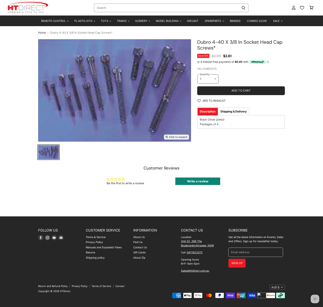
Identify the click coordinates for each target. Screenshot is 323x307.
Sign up (237, 263)
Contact (119, 286)
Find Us (137, 242)
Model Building (167, 20)
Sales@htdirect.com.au (195, 270)
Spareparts (213, 20)
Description (208, 111)
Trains (122, 20)
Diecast (192, 20)
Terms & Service (96, 237)
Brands (235, 20)
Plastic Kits (83, 20)
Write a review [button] (197, 181)
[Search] (243, 8)
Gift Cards (139, 252)
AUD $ (275, 287)
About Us (139, 237)
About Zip (139, 257)
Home (42, 32)
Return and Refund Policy (53, 286)
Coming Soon (257, 20)
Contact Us (140, 247)
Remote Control (54, 20)
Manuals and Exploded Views (104, 247)
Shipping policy (95, 257)
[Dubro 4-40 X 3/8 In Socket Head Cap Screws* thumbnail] (48, 152)
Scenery (141, 20)
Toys (105, 20)
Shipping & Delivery (233, 111)
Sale (276, 20)
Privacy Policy (94, 242)
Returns (90, 252)
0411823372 (195, 252)
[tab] (207, 111)
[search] (166, 8)
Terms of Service (101, 286)
